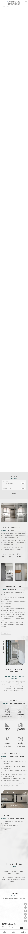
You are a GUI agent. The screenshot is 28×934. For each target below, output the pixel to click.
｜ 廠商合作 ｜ (22, 871)
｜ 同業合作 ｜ (18, 873)
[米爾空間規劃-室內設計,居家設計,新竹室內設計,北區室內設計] (14, 3)
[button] (2, 238)
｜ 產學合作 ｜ (10, 873)
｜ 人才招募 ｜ (6, 871)
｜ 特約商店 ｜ (14, 871)
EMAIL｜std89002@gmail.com (10, 825)
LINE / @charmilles (20, 877)
